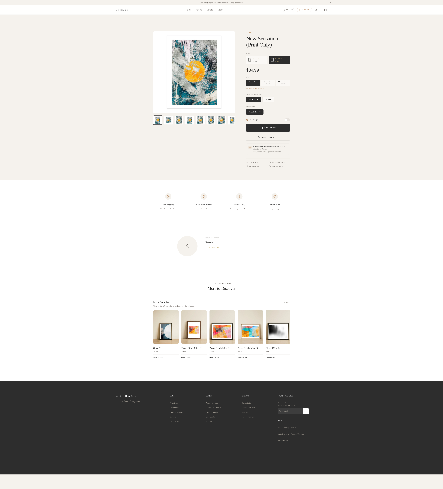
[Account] (320, 10)
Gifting (173, 417)
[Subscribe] (306, 411)
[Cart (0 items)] (325, 10)
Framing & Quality (213, 407)
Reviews (245, 412)
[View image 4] (189, 120)
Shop (189, 10)
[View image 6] (211, 120)
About (220, 10)
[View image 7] (221, 120)
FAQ (279, 428)
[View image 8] (232, 120)
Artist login (305, 10)
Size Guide (210, 417)
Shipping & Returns (290, 428)
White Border (254, 99)
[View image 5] (200, 120)
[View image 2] (168, 120)
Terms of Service (297, 434)
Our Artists (246, 403)
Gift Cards (174, 421)
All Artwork (174, 403)
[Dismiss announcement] (330, 2)
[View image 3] (179, 120)
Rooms (199, 10)
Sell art (289, 10)
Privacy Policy (283, 441)
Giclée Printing (212, 412)
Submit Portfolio (248, 407)
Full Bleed (268, 99)
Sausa (249, 32)
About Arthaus (212, 403)
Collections (174, 407)
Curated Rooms (176, 412)
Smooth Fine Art (255, 112)
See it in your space (270, 137)
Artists (210, 10)
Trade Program (248, 417)
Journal (209, 421)
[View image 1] (157, 120)
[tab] (256, 60)
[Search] (315, 10)
